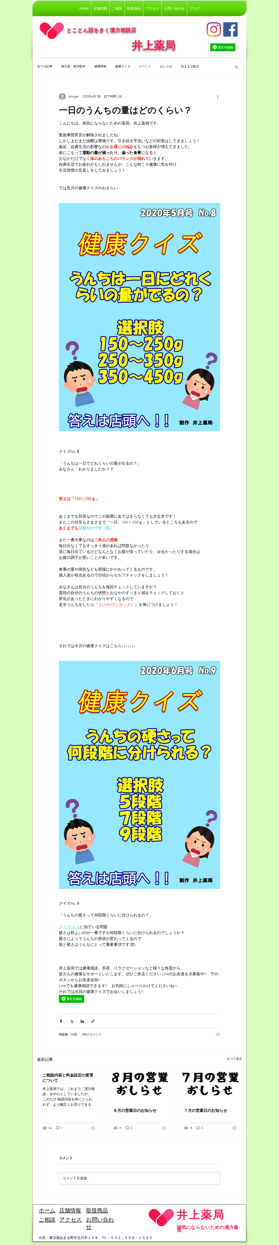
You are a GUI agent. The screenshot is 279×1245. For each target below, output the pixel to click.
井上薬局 (201, 1214)
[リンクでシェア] (93, 1021)
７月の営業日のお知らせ (205, 1110)
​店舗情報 (70, 1211)
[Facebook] (230, 29)
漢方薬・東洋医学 (73, 66)
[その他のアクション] (217, 96)
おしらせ (166, 66)
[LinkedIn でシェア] (82, 1021)
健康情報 (100, 66)
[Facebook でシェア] (61, 1021)
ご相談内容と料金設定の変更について (68, 1078)
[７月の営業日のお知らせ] (210, 1085)
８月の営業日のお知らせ (135, 1110)
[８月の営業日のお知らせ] (139, 1085)
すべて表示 (234, 1059)
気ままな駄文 (190, 66)
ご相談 (47, 1220)
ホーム (47, 1211)
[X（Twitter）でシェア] (72, 1021)
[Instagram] (214, 29)
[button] (236, 66)
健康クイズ (122, 66)
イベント (145, 66)
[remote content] (139, 999)
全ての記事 (44, 66)
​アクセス (70, 1220)
